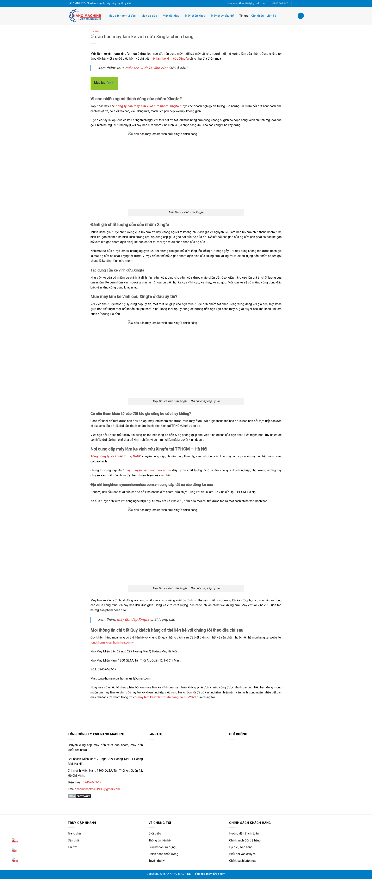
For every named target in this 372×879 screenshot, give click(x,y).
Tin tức (244, 15)
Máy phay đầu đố (222, 15)
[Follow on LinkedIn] (298, 3)
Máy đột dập (171, 15)
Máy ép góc (149, 15)
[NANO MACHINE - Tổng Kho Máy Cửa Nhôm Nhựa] (85, 15)
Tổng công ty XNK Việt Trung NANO (115, 456)
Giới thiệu (257, 15)
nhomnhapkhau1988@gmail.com (98, 789)
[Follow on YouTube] (302, 3)
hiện (110, 82)
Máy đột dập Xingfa (133, 619)
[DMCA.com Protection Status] (79, 796)
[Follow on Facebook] (295, 3)
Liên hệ (271, 15)
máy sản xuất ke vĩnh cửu (146, 68)
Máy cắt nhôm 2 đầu (122, 15)
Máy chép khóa (195, 15)
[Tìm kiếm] (301, 16)
